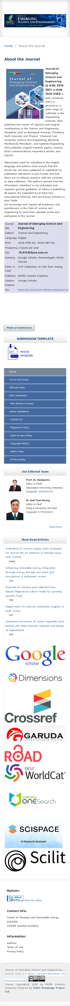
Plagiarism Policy (19, 428)
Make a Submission (19, 328)
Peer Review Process (21, 404)
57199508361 (45, 512)
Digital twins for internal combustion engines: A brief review (35, 609)
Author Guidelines (19, 412)
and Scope (19, 380)
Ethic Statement (18, 396)
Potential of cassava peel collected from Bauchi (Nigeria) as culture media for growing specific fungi (34, 592)
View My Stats (33, 900)
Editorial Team (17, 388)
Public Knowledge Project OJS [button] (35, 990)
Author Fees (16, 451)
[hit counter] (15, 900)
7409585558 (45, 492)
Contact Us (15, 420)
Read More (56, 527)
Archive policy (17, 459)
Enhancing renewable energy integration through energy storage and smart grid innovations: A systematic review (30, 572)
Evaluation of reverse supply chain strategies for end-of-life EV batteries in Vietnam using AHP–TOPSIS (34, 553)
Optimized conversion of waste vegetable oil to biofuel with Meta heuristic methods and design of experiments (35, 626)
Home (8, 46)
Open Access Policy (20, 436)
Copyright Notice (19, 443)
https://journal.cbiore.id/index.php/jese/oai (43, 290)
